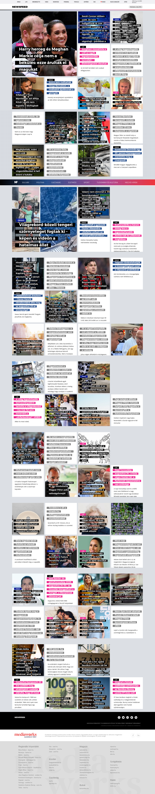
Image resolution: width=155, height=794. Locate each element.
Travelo (76, 2)
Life (26, 2)
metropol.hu (114, 749)
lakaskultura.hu (85, 755)
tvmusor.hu (83, 777)
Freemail (66, 2)
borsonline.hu (84, 788)
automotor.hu (84, 752)
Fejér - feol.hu (23, 765)
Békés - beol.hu (23, 755)
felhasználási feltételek (108, 723)
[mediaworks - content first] (25, 735)
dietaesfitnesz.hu (85, 770)
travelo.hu (83, 767)
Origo (18, 2)
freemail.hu (114, 765)
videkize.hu (83, 775)
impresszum (129, 723)
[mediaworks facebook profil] (133, 735)
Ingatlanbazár (114, 2)
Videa (46, 2)
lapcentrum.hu (115, 772)
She (94, 2)
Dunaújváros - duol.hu (25, 762)
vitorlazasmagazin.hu (87, 772)
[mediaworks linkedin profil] (138, 735)
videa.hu (113, 770)
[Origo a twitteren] (123, 717)
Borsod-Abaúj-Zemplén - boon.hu (29, 757)
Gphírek (86, 2)
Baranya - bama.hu (24, 752)
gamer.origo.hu (85, 757)
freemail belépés (136, 7)
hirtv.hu (51, 767)
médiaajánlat (136, 723)
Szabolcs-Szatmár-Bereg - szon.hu (30, 785)
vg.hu (51, 781)
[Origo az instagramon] (127, 717)
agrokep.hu (53, 783)
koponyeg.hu (114, 767)
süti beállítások (120, 723)
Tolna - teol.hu (23, 787)
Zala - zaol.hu (53, 751)
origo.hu (52, 770)
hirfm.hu (113, 786)
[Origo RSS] (136, 717)
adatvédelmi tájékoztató (93, 723)
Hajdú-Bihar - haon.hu (25, 770)
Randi (103, 2)
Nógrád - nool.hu (24, 780)
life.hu (112, 751)
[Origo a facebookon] (119, 717)
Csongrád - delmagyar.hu (26, 760)
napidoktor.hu (84, 762)
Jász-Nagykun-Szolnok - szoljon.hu (30, 775)
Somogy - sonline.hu (25, 782)
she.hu (112, 754)
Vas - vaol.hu (53, 746)
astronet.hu (83, 750)
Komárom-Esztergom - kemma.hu (29, 777)
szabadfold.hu (53, 765)
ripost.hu (113, 746)
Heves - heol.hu (23, 772)
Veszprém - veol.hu (55, 749)
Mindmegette (36, 2)
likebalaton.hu (84, 760)
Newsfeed (56, 2)
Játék (125, 2)
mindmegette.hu (85, 765)
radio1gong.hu (115, 783)
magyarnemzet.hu (55, 762)
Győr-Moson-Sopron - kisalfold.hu (29, 767)
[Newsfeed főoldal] (20, 717)
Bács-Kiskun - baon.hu (26, 750)
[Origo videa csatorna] (131, 717)
